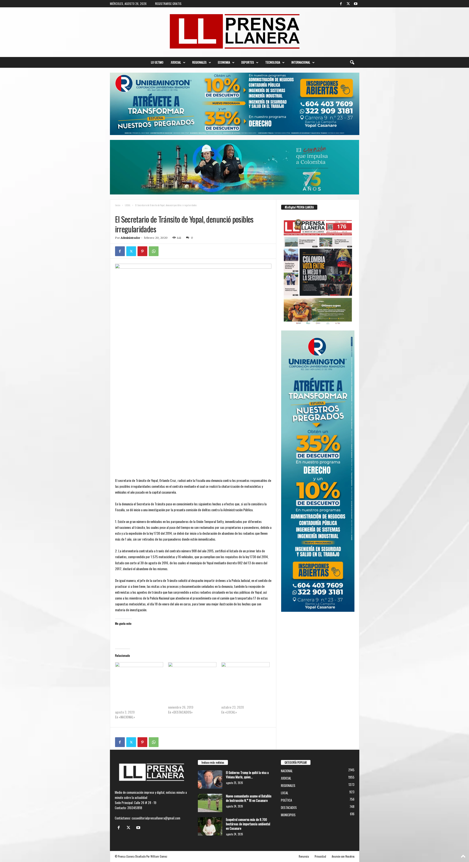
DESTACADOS (289, 807)
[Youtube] (356, 3)
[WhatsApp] (154, 251)
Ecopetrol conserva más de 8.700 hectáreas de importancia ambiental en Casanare (248, 824)
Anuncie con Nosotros (343, 856)
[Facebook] (341, 3)
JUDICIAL (176, 62)
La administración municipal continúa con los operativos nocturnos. (244, 700)
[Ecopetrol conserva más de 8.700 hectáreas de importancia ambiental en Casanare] (210, 826)
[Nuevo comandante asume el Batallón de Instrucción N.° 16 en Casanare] (210, 803)
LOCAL (127, 205)
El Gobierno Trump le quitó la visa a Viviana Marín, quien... (247, 774)
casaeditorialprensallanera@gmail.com (156, 818)
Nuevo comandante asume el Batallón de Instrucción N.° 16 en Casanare (248, 798)
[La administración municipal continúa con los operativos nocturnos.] (245, 676)
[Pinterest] (142, 251)
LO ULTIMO (157, 62)
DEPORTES (247, 62)
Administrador (130, 237)
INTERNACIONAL (300, 62)
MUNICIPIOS (288, 814)
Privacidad (320, 856)
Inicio (117, 205)
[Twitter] (348, 3)
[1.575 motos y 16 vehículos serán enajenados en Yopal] (192, 676)
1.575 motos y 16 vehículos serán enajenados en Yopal (189, 700)
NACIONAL (287, 770)
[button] (352, 62)
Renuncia (304, 856)
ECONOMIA (224, 62)
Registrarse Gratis (168, 3)
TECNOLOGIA (272, 62)
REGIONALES (199, 62)
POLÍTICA (286, 800)
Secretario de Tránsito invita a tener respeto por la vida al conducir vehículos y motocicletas (138, 702)
